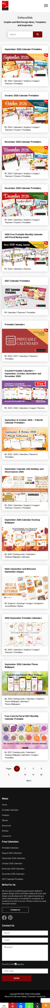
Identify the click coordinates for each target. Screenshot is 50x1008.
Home (4, 805)
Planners (9, 84)
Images (36, 81)
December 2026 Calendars (13, 874)
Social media (10, 606)
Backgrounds (19, 554)
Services (17, 996)
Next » (29, 781)
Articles (5, 831)
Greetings (21, 603)
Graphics (27, 81)
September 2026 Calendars (13, 858)
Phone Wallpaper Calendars (16, 701)
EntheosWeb (35, 994)
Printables (18, 84)
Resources (6, 826)
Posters (17, 130)
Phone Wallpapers (12, 704)
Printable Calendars (10, 810)
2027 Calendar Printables (12, 879)
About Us (8, 996)
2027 (15, 356)
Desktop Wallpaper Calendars (17, 557)
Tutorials (31, 996)
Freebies (5, 815)
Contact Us (6, 836)
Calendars (17, 81)
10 (25, 775)
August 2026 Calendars (12, 853)
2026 (10, 81)
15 (33, 775)
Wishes (20, 606)
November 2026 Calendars (13, 869)
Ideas (24, 996)
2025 (10, 408)
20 (41, 775)
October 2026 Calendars (12, 863)
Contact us (15, 910)
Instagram (38, 603)
